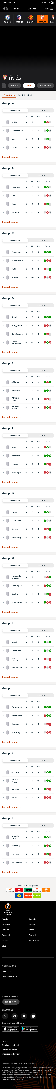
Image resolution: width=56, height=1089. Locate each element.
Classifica (6, 924)
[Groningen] (8, 473)
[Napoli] (8, 317)
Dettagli (32, 935)
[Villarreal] (8, 391)
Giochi (5, 940)
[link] (15, 9)
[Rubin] (8, 204)
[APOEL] (8, 798)
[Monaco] (8, 724)
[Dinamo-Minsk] (8, 408)
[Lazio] (8, 512)
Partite (5, 919)
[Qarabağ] (8, 732)
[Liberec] (8, 464)
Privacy (5, 1041)
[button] (48, 9)
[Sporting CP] (8, 586)
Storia (31, 930)
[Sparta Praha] (8, 781)
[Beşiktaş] (8, 594)
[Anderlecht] (8, 716)
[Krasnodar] (8, 252)
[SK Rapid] (8, 382)
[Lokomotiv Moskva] (8, 577)
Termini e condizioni (10, 1045)
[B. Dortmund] (8, 261)
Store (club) (34, 940)
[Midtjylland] (8, 326)
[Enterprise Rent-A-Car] (28, 890)
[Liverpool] (8, 187)
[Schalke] (8, 772)
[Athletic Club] (8, 837)
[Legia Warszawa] (8, 342)
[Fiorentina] (8, 651)
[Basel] (8, 642)
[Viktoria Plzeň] (8, 399)
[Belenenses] (8, 667)
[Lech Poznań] (8, 659)
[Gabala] (8, 277)
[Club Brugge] (8, 334)
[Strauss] (19, 890)
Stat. (4, 946)
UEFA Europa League (5, 8)
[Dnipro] (8, 529)
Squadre (32, 919)
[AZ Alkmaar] (8, 863)
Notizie (32, 924)
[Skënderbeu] (8, 602)
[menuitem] (18, 9)
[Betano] (28, 895)
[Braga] (8, 447)
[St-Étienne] (8, 521)
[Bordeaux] (8, 212)
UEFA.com (6, 971)
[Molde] (8, 122)
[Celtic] (8, 147)
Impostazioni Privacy (11, 1054)
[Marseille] (8, 456)
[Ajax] (8, 139)
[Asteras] (8, 789)
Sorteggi (6, 935)
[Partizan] (8, 854)
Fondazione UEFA (9, 977)
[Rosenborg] (8, 538)
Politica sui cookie (9, 1050)
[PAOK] (8, 269)
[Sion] (8, 196)
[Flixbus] (37, 895)
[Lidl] (19, 895)
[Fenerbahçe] (8, 131)
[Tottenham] (8, 707)
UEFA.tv (5, 930)
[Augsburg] (8, 846)
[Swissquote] (37, 890)
